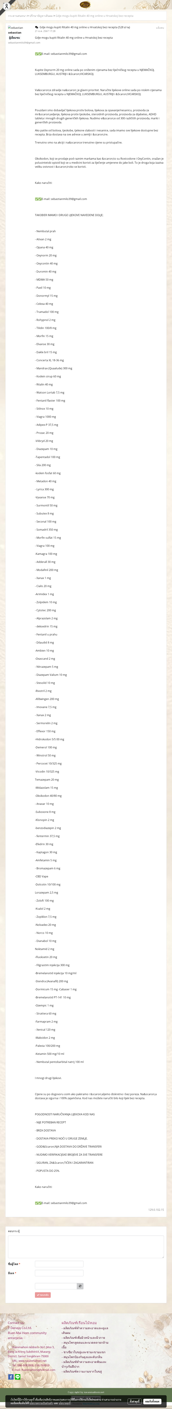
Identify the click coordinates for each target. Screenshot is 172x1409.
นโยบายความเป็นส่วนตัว (41, 1403)
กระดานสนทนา (17, 16)
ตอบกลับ (44, 1295)
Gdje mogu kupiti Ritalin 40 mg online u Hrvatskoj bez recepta (94, 16)
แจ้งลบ (160, 28)
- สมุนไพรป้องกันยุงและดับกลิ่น (82, 1357)
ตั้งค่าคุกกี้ (134, 1401)
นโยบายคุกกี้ (65, 1403)
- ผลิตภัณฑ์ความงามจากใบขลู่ (82, 1371)
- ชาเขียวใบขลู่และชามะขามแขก (83, 1352)
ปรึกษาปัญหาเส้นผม (41, 16)
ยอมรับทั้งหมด (152, 1401)
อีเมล (12, 1273)
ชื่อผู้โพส (14, 1264)
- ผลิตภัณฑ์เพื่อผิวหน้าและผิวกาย (83, 1337)
